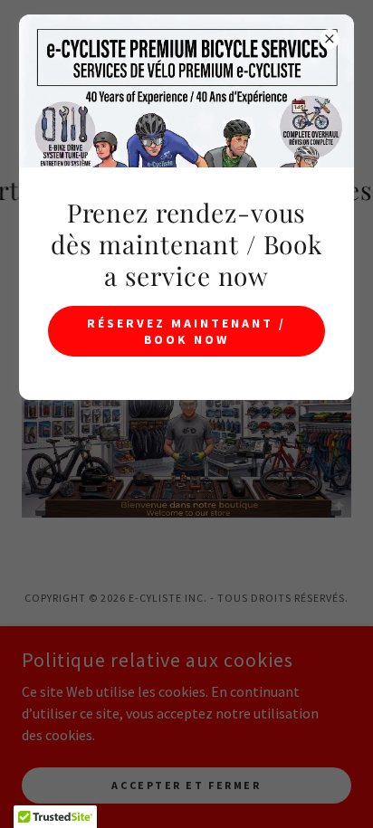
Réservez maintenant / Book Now (186, 331)
